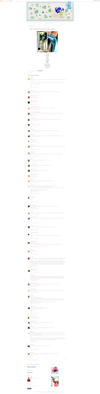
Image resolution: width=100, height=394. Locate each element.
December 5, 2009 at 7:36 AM (34, 161)
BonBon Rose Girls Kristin (34, 95)
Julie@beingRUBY (32, 241)
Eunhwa (31, 352)
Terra (31, 211)
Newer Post (29, 358)
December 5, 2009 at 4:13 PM (34, 280)
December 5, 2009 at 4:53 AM (34, 120)
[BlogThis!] (38, 70)
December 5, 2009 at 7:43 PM (34, 313)
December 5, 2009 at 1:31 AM (34, 98)
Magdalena (31, 331)
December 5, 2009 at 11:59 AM (34, 222)
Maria (31, 184)
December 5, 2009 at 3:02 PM (34, 266)
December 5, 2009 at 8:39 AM (34, 202)
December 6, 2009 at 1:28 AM (34, 328)
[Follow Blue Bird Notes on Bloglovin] (31, 367)
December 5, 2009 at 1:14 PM (34, 238)
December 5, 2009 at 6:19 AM (34, 156)
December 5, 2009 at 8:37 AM (34, 193)
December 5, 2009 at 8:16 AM (34, 176)
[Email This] (37, 70)
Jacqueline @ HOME (33, 283)
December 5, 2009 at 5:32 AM (34, 137)
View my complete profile (34, 378)
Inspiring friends (49, 23)
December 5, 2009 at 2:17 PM (34, 247)
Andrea (31, 123)
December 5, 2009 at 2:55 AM (34, 109)
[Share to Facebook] (40, 70)
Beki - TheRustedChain (33, 174)
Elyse (31, 196)
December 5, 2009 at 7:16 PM (34, 303)
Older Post (65, 358)
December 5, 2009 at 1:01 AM (34, 87)
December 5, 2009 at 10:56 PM (34, 323)
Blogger (65, 391)
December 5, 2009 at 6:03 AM (34, 149)
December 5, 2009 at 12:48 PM (34, 229)
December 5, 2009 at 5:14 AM (34, 126)
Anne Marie (32, 134)
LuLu (31, 225)
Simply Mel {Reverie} (33, 232)
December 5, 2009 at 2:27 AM (34, 104)
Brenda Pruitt (32, 269)
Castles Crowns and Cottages (34, 112)
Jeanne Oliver (32, 164)
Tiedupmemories (32, 139)
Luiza (31, 77)
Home (29, 23)
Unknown (31, 179)
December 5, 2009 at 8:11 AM (34, 166)
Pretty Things (32, 321)
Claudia (31, 344)
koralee (33, 377)
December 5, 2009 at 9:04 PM (34, 318)
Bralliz (31, 250)
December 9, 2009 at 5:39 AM (34, 354)
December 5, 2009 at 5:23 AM (34, 131)
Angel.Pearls (32, 90)
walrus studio (32, 316)
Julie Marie (31, 129)
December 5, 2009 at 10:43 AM (34, 214)
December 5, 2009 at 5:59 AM (34, 142)
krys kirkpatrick (32, 289)
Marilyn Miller (32, 169)
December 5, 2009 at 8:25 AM (34, 182)
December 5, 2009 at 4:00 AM (34, 115)
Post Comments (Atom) (35, 360)
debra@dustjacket (32, 100)
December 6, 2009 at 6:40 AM (34, 349)
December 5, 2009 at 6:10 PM (34, 292)
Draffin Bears (32, 306)
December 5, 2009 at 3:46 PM (34, 272)
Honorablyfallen (32, 118)
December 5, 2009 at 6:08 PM (34, 286)
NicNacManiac (32, 204)
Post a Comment (31, 356)
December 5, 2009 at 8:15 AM (34, 171)
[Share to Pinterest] (41, 70)
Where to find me (38, 23)
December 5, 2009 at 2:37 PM (34, 254)
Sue (30, 158)
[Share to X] (39, 70)
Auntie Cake (32, 145)
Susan (31, 295)
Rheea (31, 326)
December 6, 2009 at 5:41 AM (34, 341)
